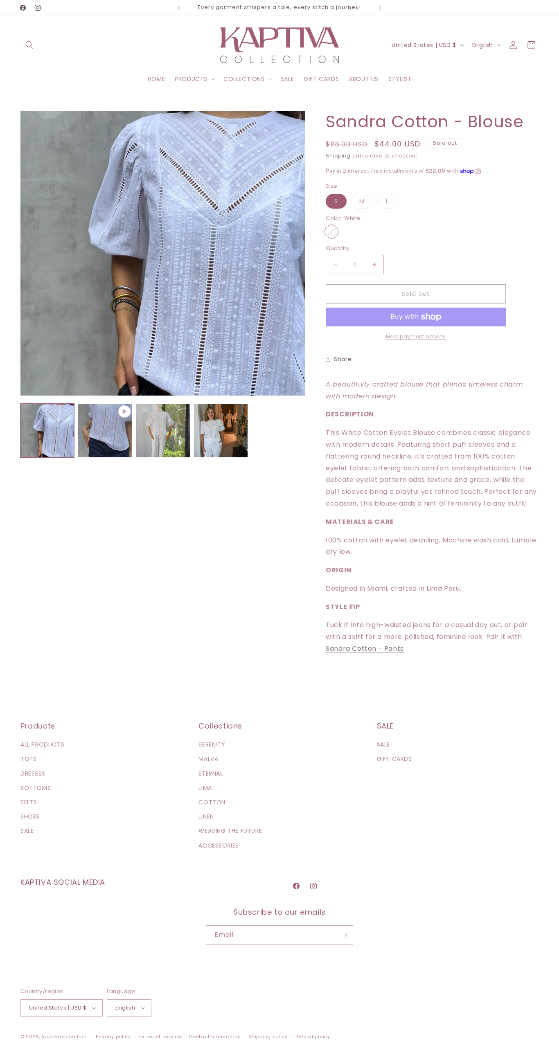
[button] (29, 45)
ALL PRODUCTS (42, 744)
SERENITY (211, 744)
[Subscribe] (344, 935)
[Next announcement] (380, 8)
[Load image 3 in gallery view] (221, 430)
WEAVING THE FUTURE (230, 831)
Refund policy (312, 1036)
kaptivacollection (64, 1036)
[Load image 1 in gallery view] (47, 430)
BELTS (28, 802)
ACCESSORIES (218, 845)
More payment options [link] (416, 336)
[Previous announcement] (179, 8)
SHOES (30, 816)
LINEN (206, 816)
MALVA (208, 759)
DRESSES (32, 773)
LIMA (205, 788)
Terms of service (159, 1036)
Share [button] (343, 359)
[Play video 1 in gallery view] (105, 430)
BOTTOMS (35, 788)
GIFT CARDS (394, 759)
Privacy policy (113, 1036)
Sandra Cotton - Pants (365, 648)
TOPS (28, 759)
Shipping (338, 155)
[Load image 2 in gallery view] (163, 430)
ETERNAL (210, 773)
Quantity (337, 248)
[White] (331, 231)
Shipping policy (268, 1036)
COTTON (211, 802)
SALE (27, 831)
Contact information (215, 1036)
